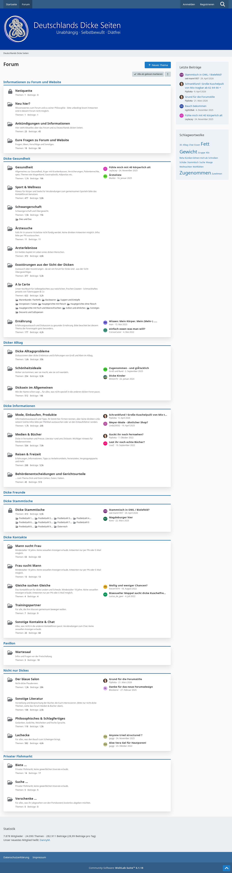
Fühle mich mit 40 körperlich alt (130, 167)
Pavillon (9, 643)
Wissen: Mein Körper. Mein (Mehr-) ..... (133, 321)
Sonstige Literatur (29, 698)
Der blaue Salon (27, 679)
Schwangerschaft (28, 207)
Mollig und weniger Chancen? (128, 585)
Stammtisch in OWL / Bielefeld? (129, 509)
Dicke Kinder (117, 375)
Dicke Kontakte (15, 537)
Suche (202, 162)
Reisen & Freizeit (28, 454)
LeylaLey (189, 119)
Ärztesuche (23, 228)
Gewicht (188, 151)
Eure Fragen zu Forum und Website (42, 140)
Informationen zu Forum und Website (32, 82)
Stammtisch (193, 162)
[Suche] (223, 4)
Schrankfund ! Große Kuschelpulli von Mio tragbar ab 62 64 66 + (138, 414)
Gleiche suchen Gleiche (32, 585)
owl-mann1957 (192, 78)
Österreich (62, 526)
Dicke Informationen (19, 406)
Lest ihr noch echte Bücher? (127, 442)
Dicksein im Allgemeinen (34, 387)
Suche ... (21, 782)
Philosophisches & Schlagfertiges (40, 718)
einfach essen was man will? (127, 328)
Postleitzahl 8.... (26, 526)
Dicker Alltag (13, 342)
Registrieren (207, 4)
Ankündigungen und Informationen (42, 123)
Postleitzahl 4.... (84, 518)
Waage (209, 162)
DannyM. (45, 840)
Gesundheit (24, 167)
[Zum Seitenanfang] (226, 868)
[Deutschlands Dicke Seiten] (116, 29)
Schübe (183, 162)
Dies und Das (25, 219)
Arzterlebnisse (26, 248)
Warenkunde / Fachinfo (30, 299)
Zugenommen (195, 172)
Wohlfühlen (198, 166)
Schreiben (213, 157)
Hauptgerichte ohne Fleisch (83, 303)
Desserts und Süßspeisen (31, 312)
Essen (197, 144)
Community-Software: (116, 867)
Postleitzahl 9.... (45, 526)
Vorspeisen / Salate (28, 303)
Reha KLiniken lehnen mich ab (194, 157)
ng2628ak (189, 110)
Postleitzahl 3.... (64, 518)
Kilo (207, 152)
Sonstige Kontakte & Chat (35, 622)
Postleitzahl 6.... (26, 522)
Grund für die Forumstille (125, 679)
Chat (191, 144)
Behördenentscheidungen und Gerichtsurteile (50, 474)
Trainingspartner (28, 605)
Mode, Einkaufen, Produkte (36, 415)
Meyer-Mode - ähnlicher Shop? (128, 422)
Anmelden (189, 4)
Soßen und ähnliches (76, 308)
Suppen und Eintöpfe (70, 299)
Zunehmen (217, 173)
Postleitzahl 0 (83, 522)
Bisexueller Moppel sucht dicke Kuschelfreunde (138, 593)
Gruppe (201, 152)
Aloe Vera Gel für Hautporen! (127, 742)
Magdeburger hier (121, 517)
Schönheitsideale (28, 368)
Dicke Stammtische (18, 501)
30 (181, 144)
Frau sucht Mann (28, 565)
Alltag (185, 144)
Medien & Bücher (28, 434)
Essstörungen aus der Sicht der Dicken (44, 265)
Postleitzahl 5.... (45, 522)
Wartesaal (23, 652)
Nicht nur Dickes (16, 670)
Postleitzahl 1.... (26, 518)
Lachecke (22, 735)
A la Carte (22, 284)
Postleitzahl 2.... (45, 518)
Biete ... (21, 765)
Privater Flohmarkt (17, 756)
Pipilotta (189, 91)
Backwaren (50, 299)
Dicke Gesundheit (16, 158)
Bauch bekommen (195, 106)
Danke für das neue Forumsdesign (131, 686)
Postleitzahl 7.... (64, 522)
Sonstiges (94, 308)
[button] (168, 74)
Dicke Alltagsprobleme (32, 351)
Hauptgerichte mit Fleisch (54, 303)
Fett (205, 144)
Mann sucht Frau (28, 546)
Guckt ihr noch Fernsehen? (126, 434)
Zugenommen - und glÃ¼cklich (129, 368)
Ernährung (23, 321)
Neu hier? (22, 103)
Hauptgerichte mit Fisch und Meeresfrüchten (40, 308)
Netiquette (23, 91)
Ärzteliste (115, 175)
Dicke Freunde (14, 492)
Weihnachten (186, 166)
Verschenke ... (26, 798)
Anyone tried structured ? (125, 735)
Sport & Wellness (28, 187)
